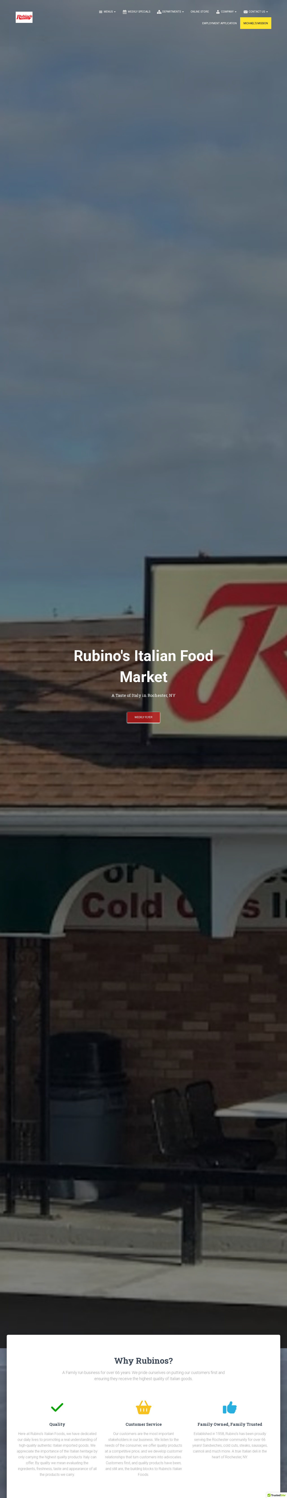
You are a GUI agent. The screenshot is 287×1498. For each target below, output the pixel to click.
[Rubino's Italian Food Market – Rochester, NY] (24, 17)
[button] (114, 11)
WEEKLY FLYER (143, 717)
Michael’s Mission (256, 23)
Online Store (200, 11)
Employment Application (219, 23)
